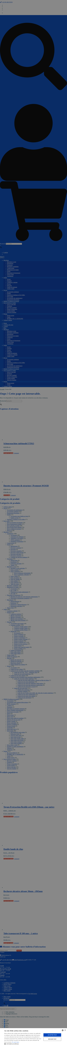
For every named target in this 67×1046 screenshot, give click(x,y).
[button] (23, 1044)
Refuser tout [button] (52, 1039)
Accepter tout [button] (52, 1035)
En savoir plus (15, 1042)
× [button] (65, 1030)
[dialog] (33, 523)
